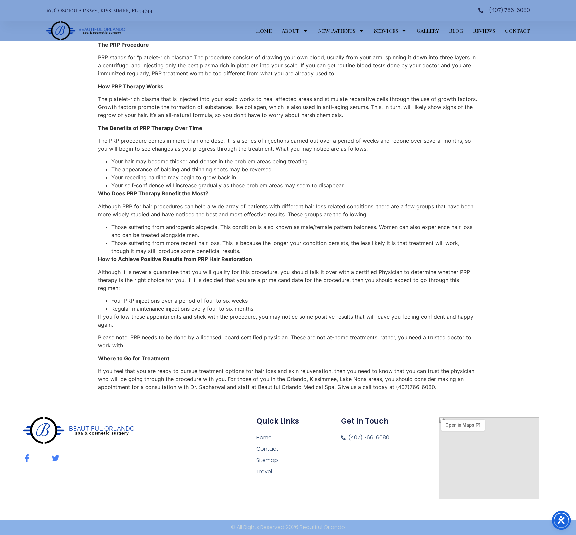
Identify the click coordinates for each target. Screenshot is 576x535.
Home (264, 30)
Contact (517, 30)
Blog (456, 30)
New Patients (336, 30)
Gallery (428, 30)
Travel (264, 471)
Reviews (484, 30)
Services (386, 30)
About (290, 30)
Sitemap (267, 460)
